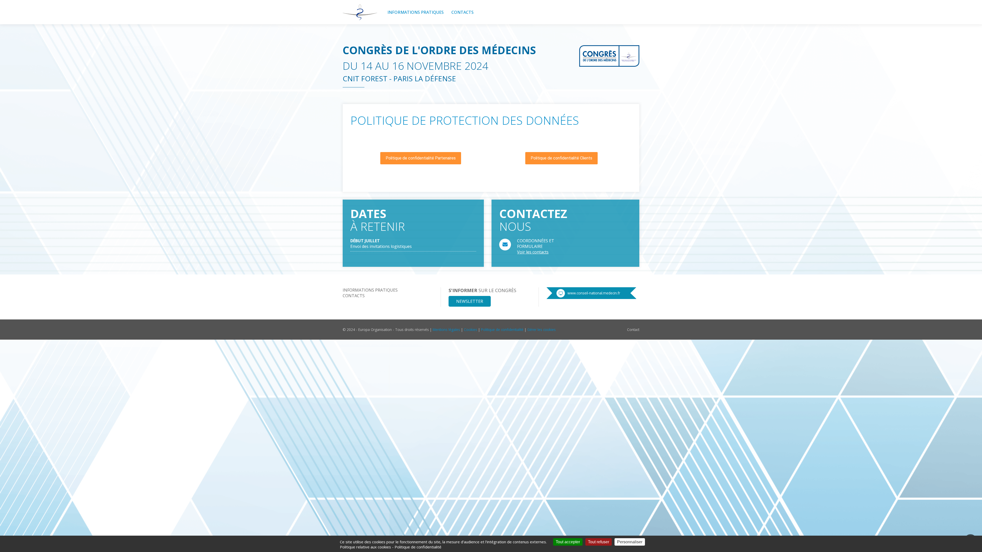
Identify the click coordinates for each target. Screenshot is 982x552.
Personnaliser (629, 542)
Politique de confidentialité (502, 329)
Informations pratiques (415, 12)
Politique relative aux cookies (365, 546)
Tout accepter (568, 542)
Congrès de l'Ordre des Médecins (439, 50)
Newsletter (469, 301)
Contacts (462, 12)
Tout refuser (598, 542)
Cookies (470, 329)
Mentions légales (446, 329)
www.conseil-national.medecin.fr (593, 293)
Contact (633, 329)
